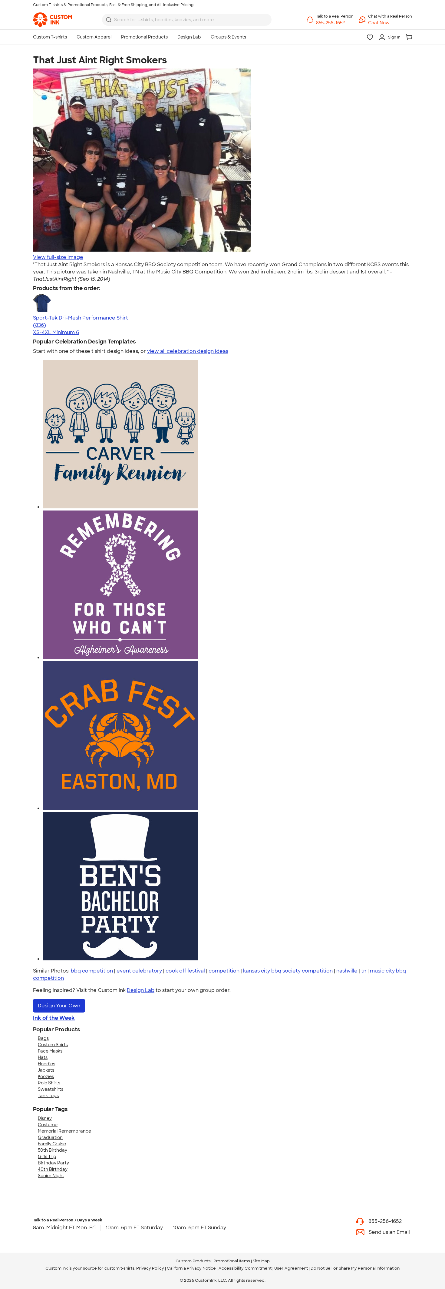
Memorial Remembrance (64, 1131)
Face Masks (50, 1051)
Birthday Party (53, 1163)
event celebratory (139, 971)
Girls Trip (47, 1156)
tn (363, 971)
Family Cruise (52, 1144)
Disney (45, 1118)
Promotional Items (231, 1261)
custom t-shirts (119, 1268)
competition (224, 971)
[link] (52, 19)
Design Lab (140, 990)
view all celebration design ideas (187, 351)
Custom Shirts (53, 1044)
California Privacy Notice (191, 1268)
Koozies (46, 1076)
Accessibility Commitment (245, 1268)
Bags (43, 1038)
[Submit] (108, 20)
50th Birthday (52, 1150)
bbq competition (92, 971)
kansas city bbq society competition (288, 971)
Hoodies (46, 1063)
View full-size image (58, 257)
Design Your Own (59, 1006)
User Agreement (291, 1268)
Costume (48, 1124)
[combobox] (187, 20)
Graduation (50, 1137)
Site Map (261, 1261)
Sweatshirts (50, 1089)
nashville (347, 971)
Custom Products (193, 1261)
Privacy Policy (150, 1268)
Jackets (46, 1070)
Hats (43, 1057)
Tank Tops (48, 1095)
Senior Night (51, 1175)
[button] (390, 23)
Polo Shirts (49, 1083)
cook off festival (185, 971)
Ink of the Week (54, 1018)
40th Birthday (53, 1169)
